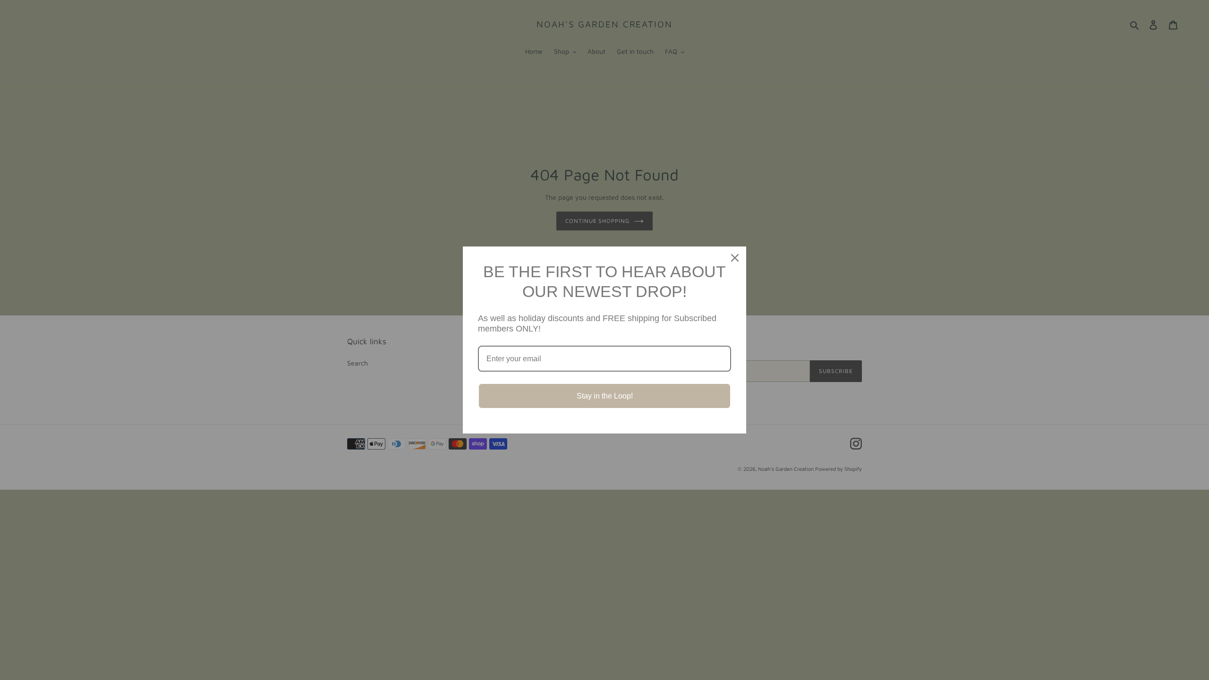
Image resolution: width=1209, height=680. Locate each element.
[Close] (735, 257)
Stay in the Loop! (605, 396)
